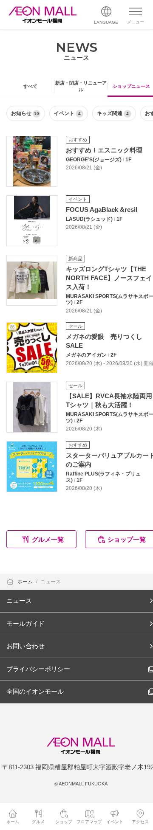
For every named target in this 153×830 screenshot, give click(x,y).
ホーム (25, 582)
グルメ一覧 (48, 539)
